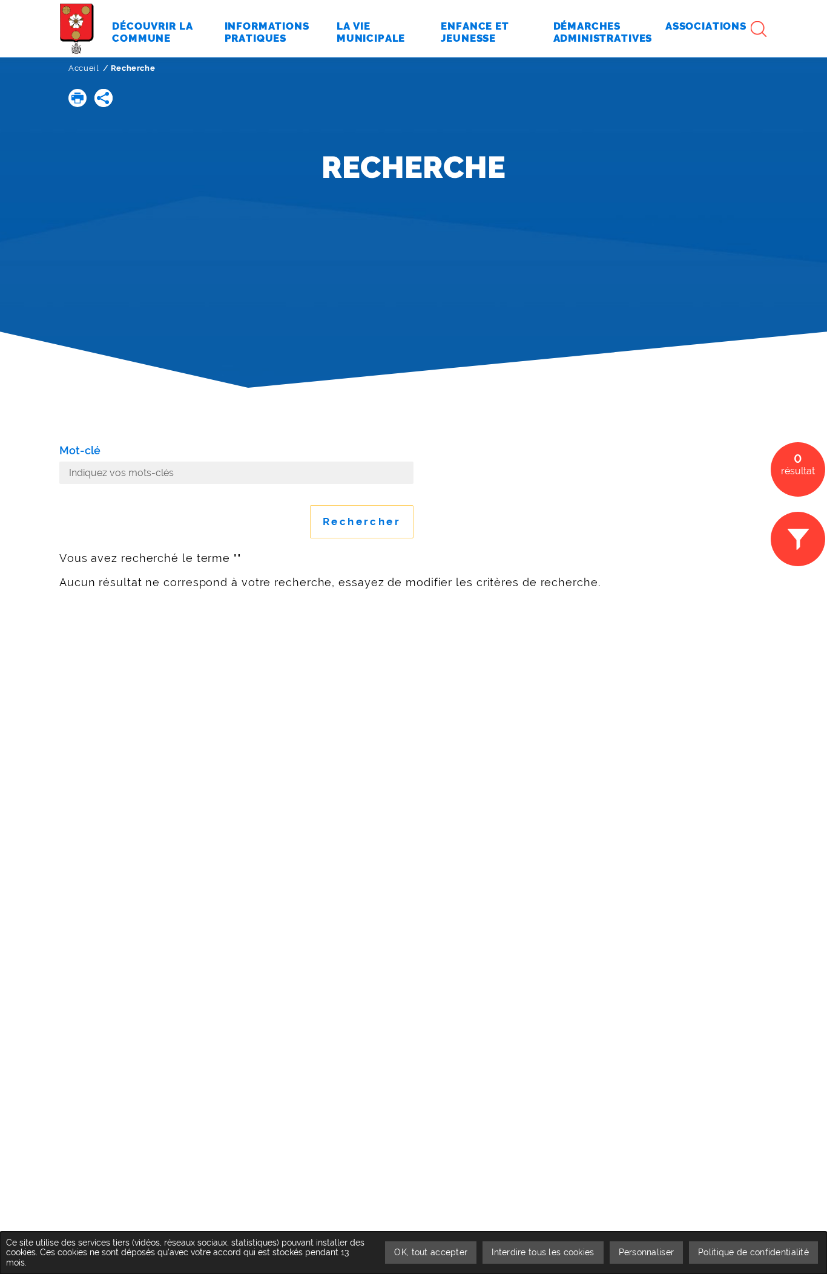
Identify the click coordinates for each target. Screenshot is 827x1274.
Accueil (83, 68)
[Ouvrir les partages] (103, 98)
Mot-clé (79, 450)
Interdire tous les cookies (543, 1252)
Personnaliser (646, 1252)
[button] (77, 98)
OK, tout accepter (430, 1252)
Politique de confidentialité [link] (753, 1252)
